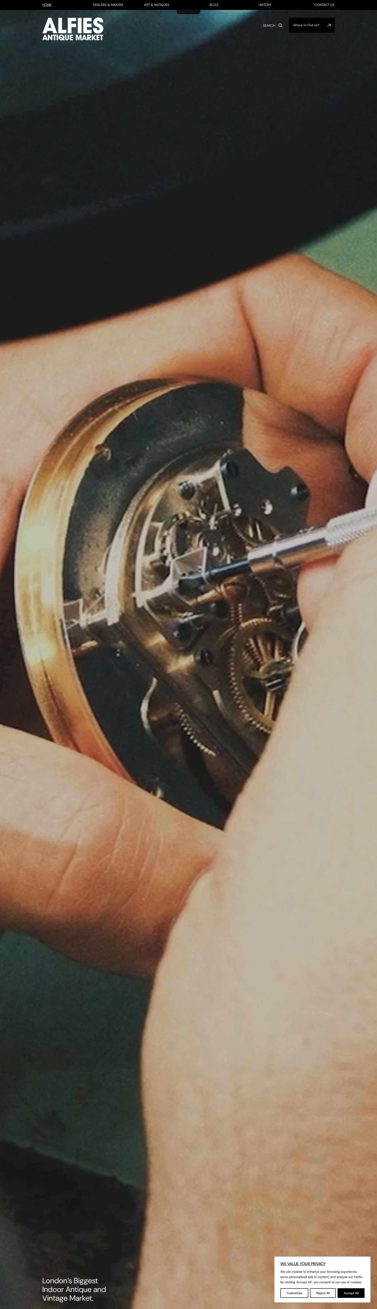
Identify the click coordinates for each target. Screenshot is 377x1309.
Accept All (351, 1293)
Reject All (323, 1293)
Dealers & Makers (108, 5)
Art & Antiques (156, 5)
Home (46, 5)
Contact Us (324, 5)
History (265, 5)
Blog (214, 5)
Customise (294, 1293)
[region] (322, 1279)
